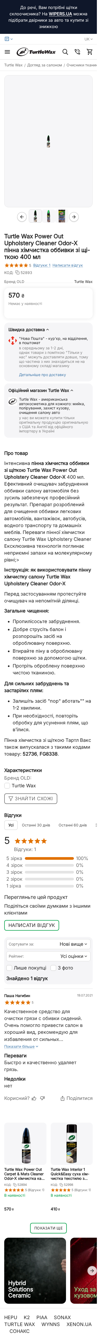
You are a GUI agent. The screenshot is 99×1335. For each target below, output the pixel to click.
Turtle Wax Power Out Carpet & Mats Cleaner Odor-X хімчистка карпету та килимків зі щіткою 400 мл (24, 1174)
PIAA (42, 1317)
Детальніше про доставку (42, 374)
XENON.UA (79, 1324)
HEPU (11, 1317)
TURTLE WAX (20, 1324)
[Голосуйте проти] (42, 1098)
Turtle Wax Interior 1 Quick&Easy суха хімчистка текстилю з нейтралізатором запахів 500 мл (71, 1174)
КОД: (8, 272)
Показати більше (19, 1046)
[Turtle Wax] (36, 51)
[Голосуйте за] (34, 1098)
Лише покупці (30, 968)
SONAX (63, 1317)
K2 (27, 1317)
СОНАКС (20, 1331)
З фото (65, 968)
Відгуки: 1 (41, 265)
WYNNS (51, 1324)
